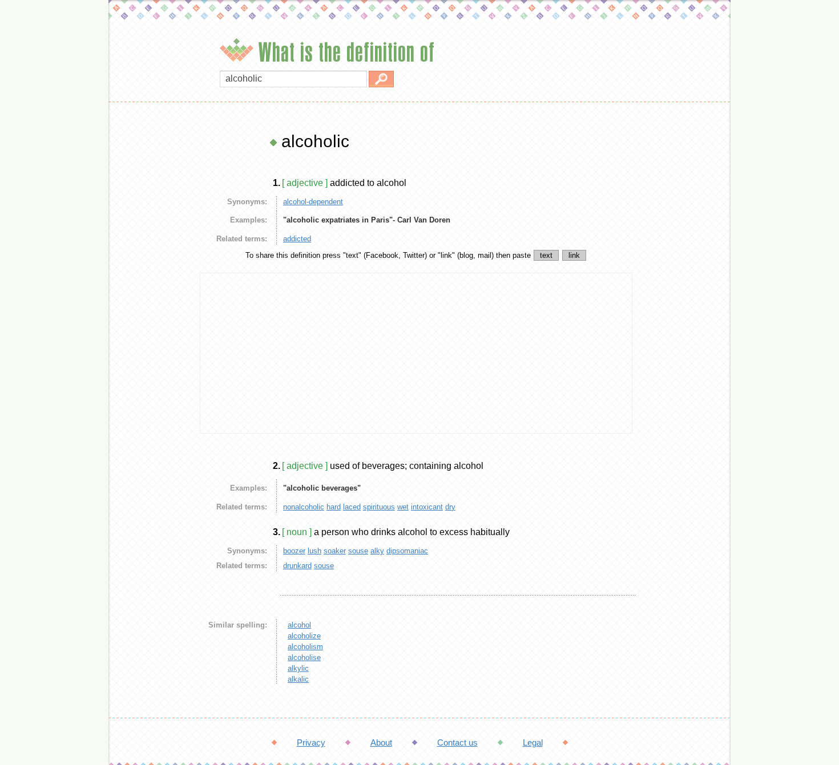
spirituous (379, 507)
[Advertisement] (151, 302)
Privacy (311, 742)
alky (377, 551)
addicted (297, 238)
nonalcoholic (303, 507)
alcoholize (304, 636)
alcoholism (305, 646)
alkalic (298, 679)
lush (314, 551)
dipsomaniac (407, 551)
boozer (294, 551)
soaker (335, 551)
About (381, 742)
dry (450, 507)
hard (333, 507)
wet (403, 507)
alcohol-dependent (313, 201)
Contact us (457, 742)
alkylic (298, 668)
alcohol (299, 625)
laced (352, 507)
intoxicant (427, 507)
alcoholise (304, 657)
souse (358, 551)
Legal (533, 742)
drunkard (297, 565)
